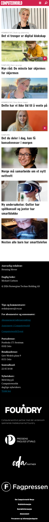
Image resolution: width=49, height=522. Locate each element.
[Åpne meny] (40, 3)
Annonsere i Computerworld (16, 325)
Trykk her (6, 391)
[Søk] (46, 3)
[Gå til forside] (17, 3)
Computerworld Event (12, 331)
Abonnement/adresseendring (16, 320)
